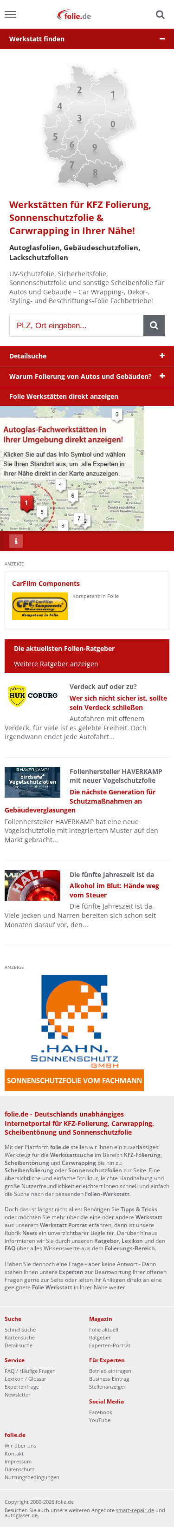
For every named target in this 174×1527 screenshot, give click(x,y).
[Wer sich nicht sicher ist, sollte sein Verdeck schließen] (32, 697)
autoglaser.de (21, 1515)
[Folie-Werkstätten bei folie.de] (87, 14)
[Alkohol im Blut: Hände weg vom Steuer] (32, 885)
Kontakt (14, 1453)
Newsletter (18, 1394)
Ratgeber (100, 1337)
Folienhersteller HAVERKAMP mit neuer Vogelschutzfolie (116, 776)
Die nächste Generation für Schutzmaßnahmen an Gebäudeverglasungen (80, 800)
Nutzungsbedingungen (32, 1477)
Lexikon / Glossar (25, 1378)
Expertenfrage (22, 1386)
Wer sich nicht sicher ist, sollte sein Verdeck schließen (118, 703)
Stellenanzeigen (108, 1386)
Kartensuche (20, 1337)
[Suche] (159, 15)
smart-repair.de (135, 1510)
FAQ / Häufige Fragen (30, 1370)
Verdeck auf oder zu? (103, 686)
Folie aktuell (103, 1329)
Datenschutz (19, 1469)
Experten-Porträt (109, 1345)
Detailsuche (18, 1345)
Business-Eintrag (109, 1378)
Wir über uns (20, 1445)
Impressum (18, 1461)
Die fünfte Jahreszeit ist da (112, 874)
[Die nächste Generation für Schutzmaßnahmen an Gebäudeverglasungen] (32, 782)
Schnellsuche (20, 1329)
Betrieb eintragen (110, 1370)
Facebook (100, 1412)
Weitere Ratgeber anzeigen (56, 663)
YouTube (99, 1420)
